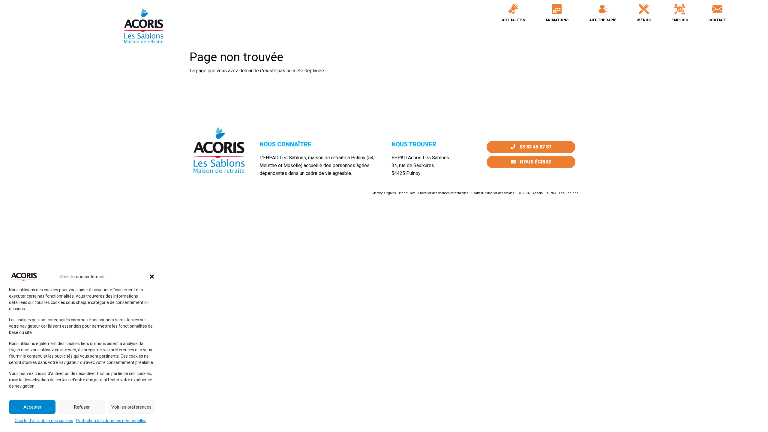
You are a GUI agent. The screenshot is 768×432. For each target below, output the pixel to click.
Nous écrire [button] (535, 162)
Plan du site (407, 193)
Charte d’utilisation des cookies (44, 420)
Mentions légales (384, 193)
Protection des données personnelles (111, 420)
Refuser (82, 407)
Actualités (513, 20)
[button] (152, 277)
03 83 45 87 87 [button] (534, 147)
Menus (644, 20)
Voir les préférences (131, 407)
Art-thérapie (602, 20)
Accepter (32, 407)
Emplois (679, 20)
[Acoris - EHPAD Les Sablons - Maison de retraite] (143, 25)
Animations (556, 20)
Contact (717, 20)
